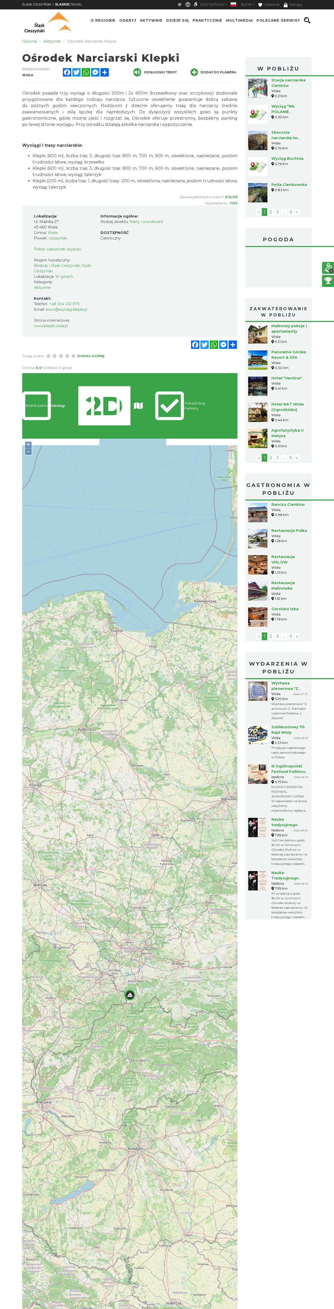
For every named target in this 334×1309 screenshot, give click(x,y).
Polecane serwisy (278, 20)
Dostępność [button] (212, 5)
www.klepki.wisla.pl (51, 326)
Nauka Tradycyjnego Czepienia (285, 878)
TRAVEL (68, 4)
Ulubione (271, 5)
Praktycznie (207, 20)
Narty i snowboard (146, 221)
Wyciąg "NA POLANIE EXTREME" (283, 112)
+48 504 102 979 (64, 304)
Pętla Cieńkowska (289, 184)
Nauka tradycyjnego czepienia (284, 825)
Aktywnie (151, 20)
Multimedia (239, 20)
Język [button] (246, 5)
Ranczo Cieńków (288, 504)
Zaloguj (295, 5)
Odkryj (127, 20)
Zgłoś (231, 197)
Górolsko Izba (285, 609)
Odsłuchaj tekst (160, 72)
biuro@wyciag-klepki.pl (66, 309)
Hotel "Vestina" (286, 378)
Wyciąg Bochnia (287, 158)
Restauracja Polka (289, 530)
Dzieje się (177, 20)
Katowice (278, 267)
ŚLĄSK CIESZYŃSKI (36, 4)
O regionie (103, 20)
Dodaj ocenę (91, 356)
